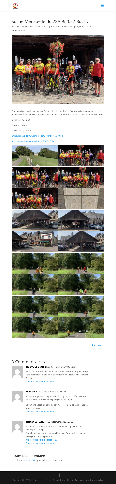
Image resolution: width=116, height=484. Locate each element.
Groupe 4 (83, 26)
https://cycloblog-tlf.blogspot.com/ (41, 439)
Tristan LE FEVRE (35, 421)
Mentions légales (94, 480)
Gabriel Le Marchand (24, 26)
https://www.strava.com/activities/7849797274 (33, 141)
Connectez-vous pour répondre (40, 381)
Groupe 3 (74, 26)
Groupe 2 (64, 26)
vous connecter (30, 460)
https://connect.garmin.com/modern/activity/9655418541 (38, 135)
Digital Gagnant (75, 480)
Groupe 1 (55, 26)
